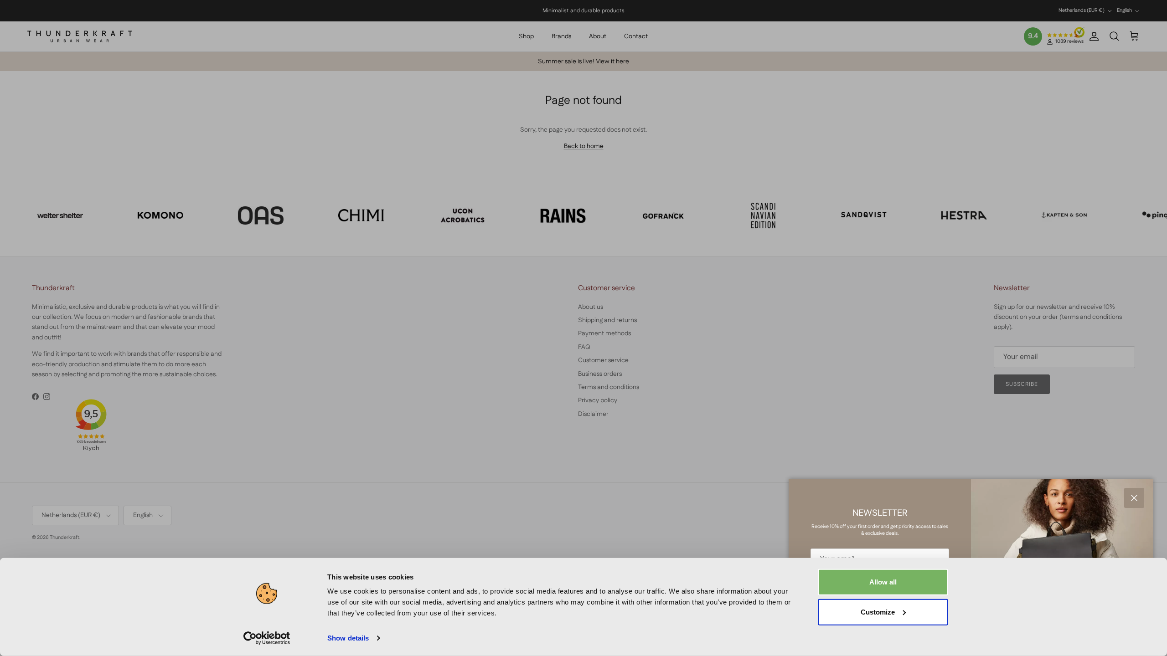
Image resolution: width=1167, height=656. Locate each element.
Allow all (883, 582)
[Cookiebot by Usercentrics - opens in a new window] (267, 638)
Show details (348, 638)
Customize (878, 611)
